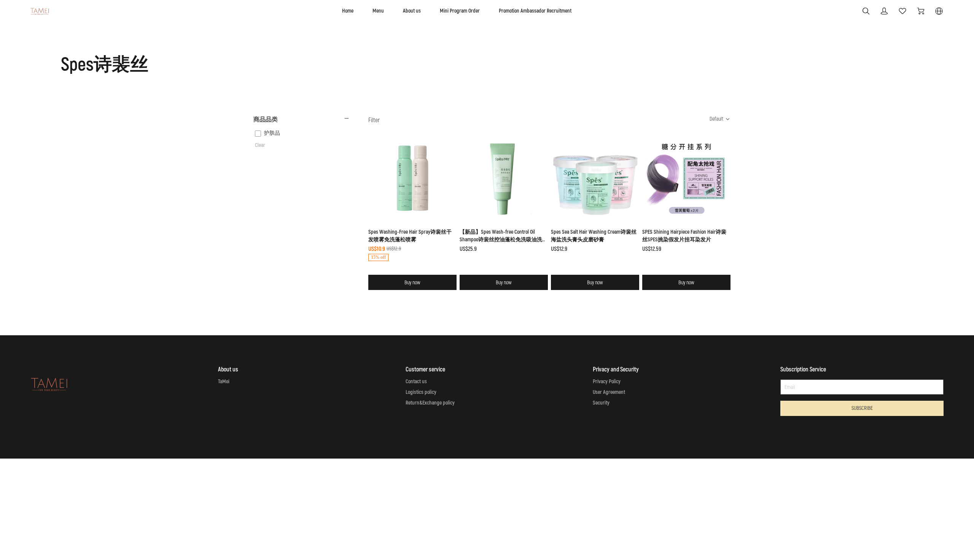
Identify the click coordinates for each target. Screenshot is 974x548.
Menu (378, 11)
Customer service (425, 369)
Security (601, 403)
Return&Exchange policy (430, 403)
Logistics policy (421, 392)
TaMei (223, 381)
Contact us (416, 381)
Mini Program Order (460, 11)
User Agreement (609, 392)
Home (347, 11)
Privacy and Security (616, 369)
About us (412, 11)
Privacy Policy (607, 381)
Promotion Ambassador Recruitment (535, 11)
